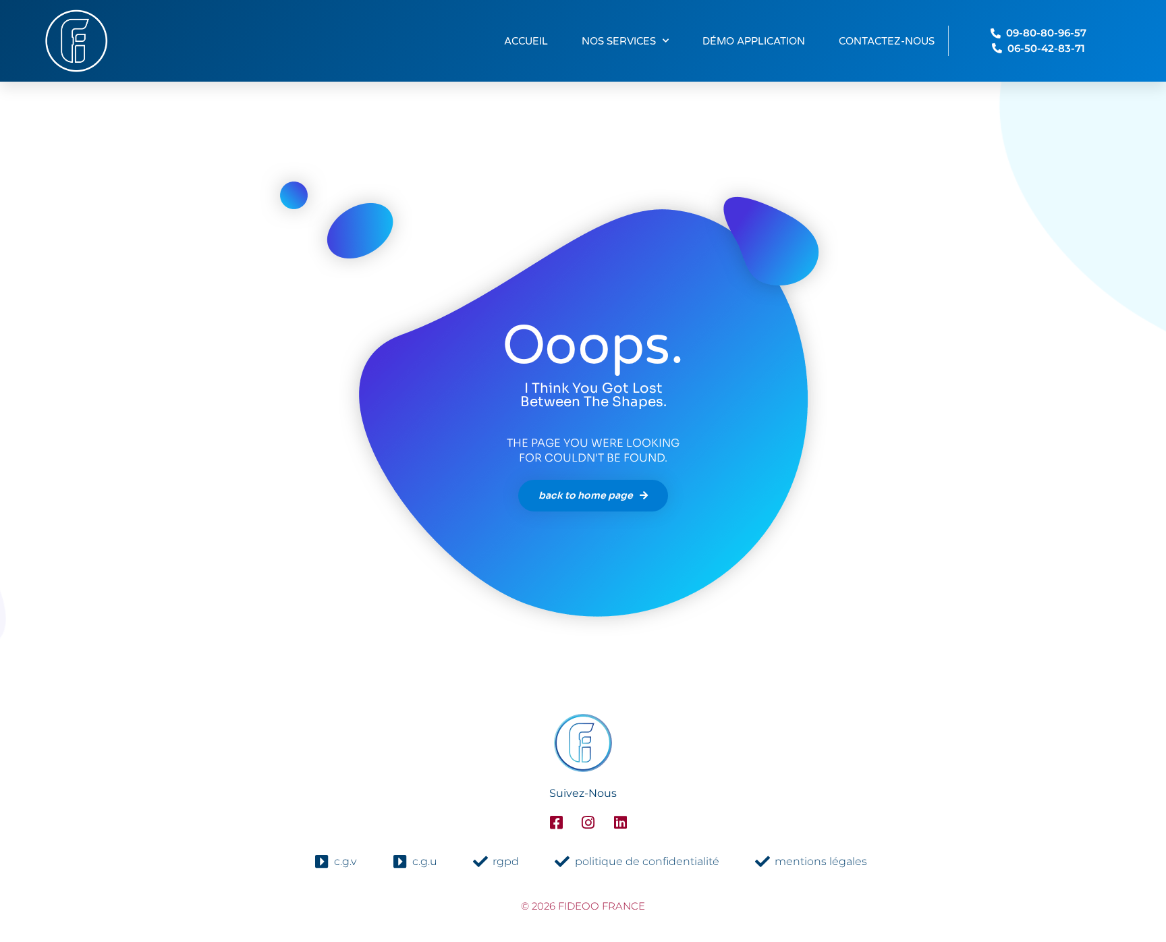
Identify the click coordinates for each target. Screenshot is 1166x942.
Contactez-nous (887, 41)
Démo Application (753, 41)
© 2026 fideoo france (583, 905)
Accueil (526, 41)
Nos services (619, 41)
